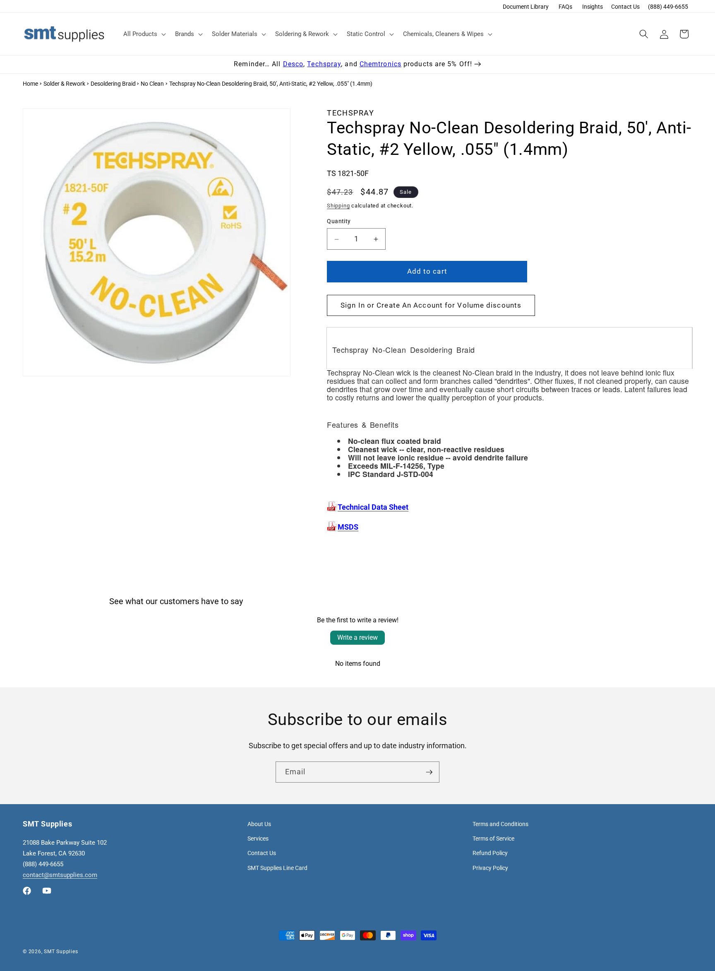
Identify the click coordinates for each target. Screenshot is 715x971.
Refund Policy (490, 853)
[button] (144, 33)
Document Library (526, 6)
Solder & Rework (64, 83)
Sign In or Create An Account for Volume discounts (431, 305)
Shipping (338, 205)
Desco (293, 64)
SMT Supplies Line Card (277, 868)
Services (258, 838)
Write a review (357, 637)
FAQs (565, 6)
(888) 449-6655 (668, 6)
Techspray (324, 64)
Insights (592, 6)
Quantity (339, 221)
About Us (259, 824)
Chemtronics (380, 64)
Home (30, 83)
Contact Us (625, 6)
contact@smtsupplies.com (60, 875)
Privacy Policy (490, 868)
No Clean (152, 83)
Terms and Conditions (500, 824)
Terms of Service (493, 838)
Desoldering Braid (113, 83)
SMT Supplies (61, 951)
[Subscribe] (429, 772)
